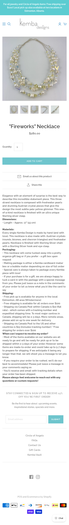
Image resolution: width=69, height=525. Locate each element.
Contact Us (34, 445)
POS (19, 497)
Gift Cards (34, 450)
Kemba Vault (34, 454)
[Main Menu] (4, 24)
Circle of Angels (35, 435)
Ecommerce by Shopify (39, 497)
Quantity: (7, 146)
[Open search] (9, 24)
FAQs (34, 440)
